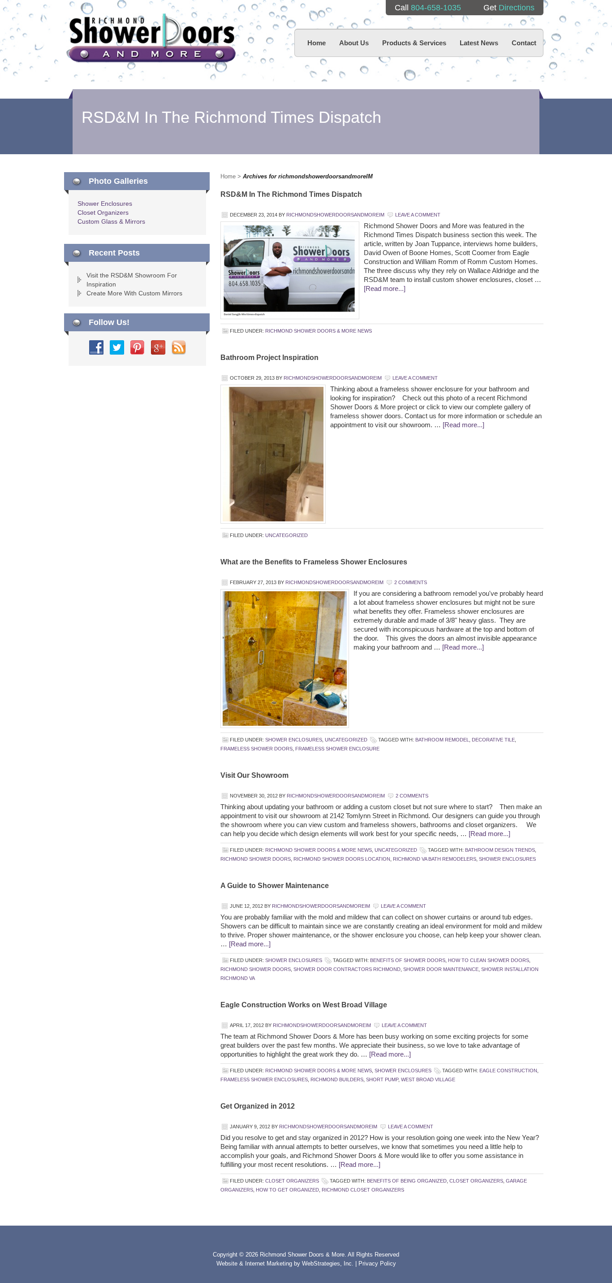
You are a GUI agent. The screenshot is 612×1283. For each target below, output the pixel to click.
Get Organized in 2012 (257, 1106)
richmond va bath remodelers (434, 859)
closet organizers (476, 1180)
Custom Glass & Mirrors (111, 221)
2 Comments (410, 582)
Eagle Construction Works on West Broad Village (303, 1005)
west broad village (428, 1079)
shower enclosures (507, 859)
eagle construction (508, 1070)
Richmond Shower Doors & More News (318, 331)
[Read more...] (384, 288)
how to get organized (287, 1189)
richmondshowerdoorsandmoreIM (335, 214)
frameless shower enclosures (264, 1079)
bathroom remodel (442, 739)
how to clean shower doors (488, 960)
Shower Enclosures (293, 739)
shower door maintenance (440, 969)
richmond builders (336, 1079)
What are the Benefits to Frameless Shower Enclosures (313, 562)
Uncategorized (286, 535)
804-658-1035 (436, 7)
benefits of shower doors (407, 960)
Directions (516, 7)
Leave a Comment (417, 214)
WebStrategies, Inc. (328, 1263)
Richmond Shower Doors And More (152, 37)
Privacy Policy (377, 1263)
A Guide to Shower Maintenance (274, 885)
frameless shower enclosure (337, 748)
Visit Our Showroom (254, 775)
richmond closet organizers (363, 1189)
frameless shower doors (256, 748)
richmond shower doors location (341, 859)
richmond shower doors (255, 859)
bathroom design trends (500, 850)
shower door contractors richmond (347, 969)
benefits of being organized (407, 1180)
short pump (382, 1079)
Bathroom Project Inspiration (269, 357)
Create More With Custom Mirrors (134, 293)
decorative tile (493, 739)
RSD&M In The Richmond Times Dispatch (291, 194)
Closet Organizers (292, 1180)
